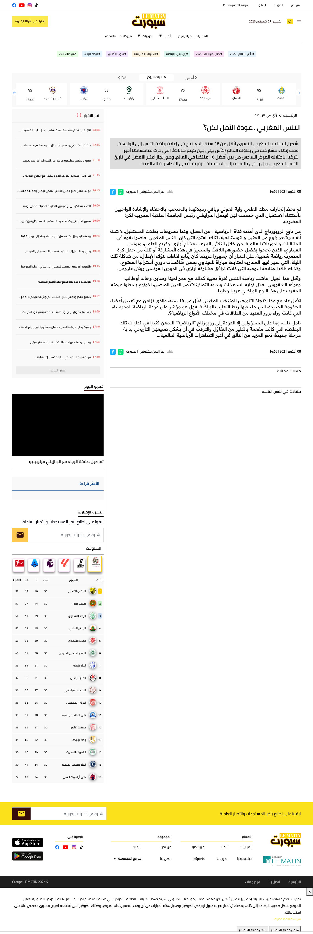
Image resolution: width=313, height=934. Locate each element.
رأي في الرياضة (266, 115)
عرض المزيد (58, 370)
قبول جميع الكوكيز (285, 930)
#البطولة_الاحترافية (146, 53)
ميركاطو (126, 36)
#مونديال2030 (67, 53)
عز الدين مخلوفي (151, 191)
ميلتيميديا (184, 36)
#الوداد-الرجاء (92, 53)
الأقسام (247, 837)
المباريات (202, 36)
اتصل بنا (278, 5)
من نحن (295, 5)
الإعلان (262, 5)
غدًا (123, 77)
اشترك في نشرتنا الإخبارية (30, 21)
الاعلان (136, 847)
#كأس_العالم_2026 (242, 53)
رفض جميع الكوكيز (252, 930)
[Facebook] (113, 191)
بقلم (170, 191)
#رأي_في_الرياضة (177, 53)
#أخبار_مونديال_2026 (209, 53)
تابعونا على (75, 837)
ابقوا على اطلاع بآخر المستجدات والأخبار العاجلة (63, 522)
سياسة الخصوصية (288, 919)
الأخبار (168, 36)
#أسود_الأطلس (117, 53)
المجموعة (164, 837)
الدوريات (148, 36)
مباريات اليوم (156, 77)
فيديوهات (252, 881)
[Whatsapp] (121, 191)
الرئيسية (290, 115)
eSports (110, 36)
